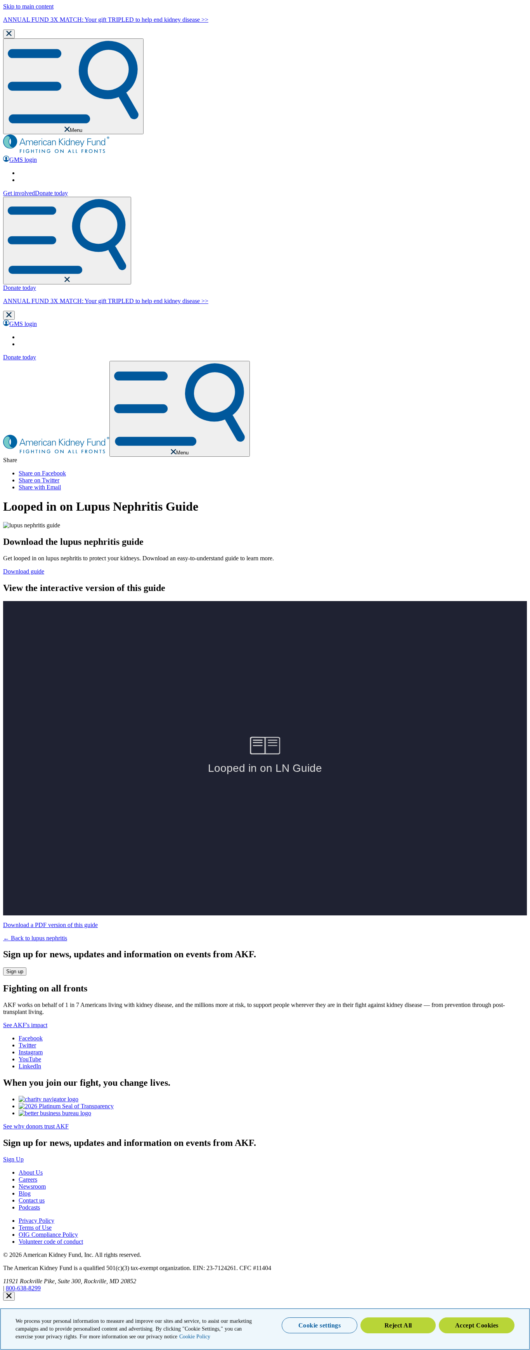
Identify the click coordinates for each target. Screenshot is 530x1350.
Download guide (23, 571)
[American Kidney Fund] (56, 152)
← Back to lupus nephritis (35, 938)
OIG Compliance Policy (48, 1234)
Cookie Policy (194, 1337)
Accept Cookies (477, 1325)
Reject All (398, 1325)
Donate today (51, 193)
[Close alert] (9, 1296)
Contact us (32, 1200)
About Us (31, 1172)
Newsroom (32, 1186)
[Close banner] (9, 33)
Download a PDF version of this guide (50, 925)
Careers (28, 1179)
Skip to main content (28, 6)
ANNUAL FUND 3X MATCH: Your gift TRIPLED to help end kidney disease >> (105, 19)
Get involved (19, 193)
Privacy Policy (36, 1220)
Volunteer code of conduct (51, 1241)
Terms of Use (35, 1227)
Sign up (14, 971)
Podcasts (29, 1207)
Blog (25, 1193)
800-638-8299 (23, 1288)
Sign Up (13, 1159)
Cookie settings (319, 1325)
